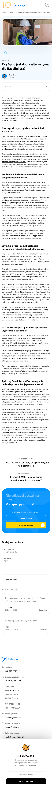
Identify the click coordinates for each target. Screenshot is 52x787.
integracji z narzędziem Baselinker (14, 161)
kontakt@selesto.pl (13, 717)
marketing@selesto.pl (14, 736)
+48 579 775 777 (12, 671)
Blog (12, 12)
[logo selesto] (13, 5)
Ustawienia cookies (26, 774)
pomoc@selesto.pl (13, 727)
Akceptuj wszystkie (26, 781)
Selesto (4, 12)
